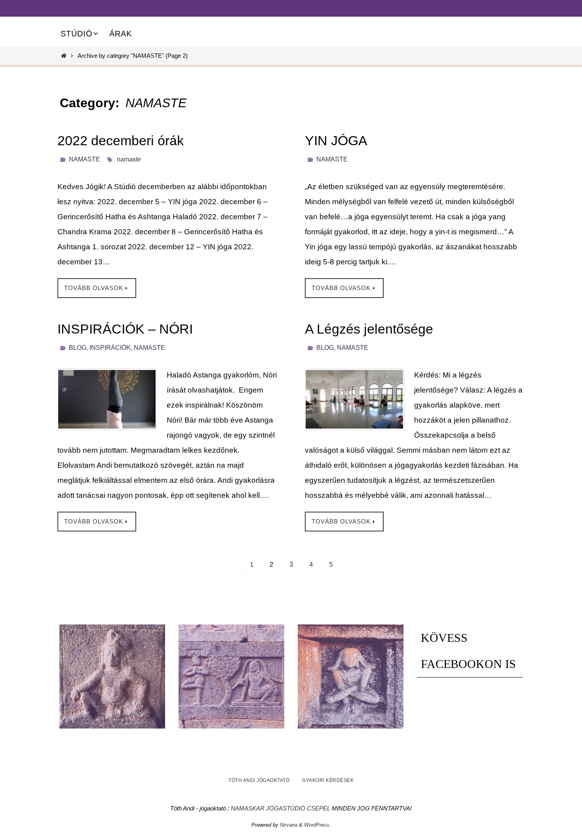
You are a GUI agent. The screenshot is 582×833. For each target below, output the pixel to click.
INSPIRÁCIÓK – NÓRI (125, 328)
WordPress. (317, 825)
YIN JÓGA (336, 140)
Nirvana (288, 825)
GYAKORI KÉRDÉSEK (328, 780)
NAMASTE (84, 159)
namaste (129, 159)
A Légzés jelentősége (369, 328)
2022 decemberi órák (120, 140)
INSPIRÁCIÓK (110, 347)
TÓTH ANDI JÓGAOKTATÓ (258, 780)
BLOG (77, 347)
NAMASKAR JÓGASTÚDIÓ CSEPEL (280, 808)
